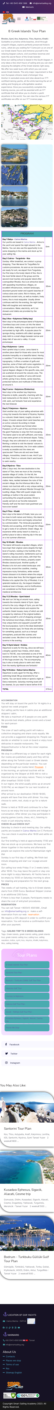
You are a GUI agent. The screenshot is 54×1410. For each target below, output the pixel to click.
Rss (7, 1368)
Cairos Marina (20, 239)
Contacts (10, 1356)
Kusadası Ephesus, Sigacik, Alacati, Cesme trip (24, 1019)
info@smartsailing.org (15, 911)
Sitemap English (14, 1372)
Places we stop (13, 1360)
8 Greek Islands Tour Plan (17, 965)
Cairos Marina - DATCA (16, 1321)
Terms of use (12, 1364)
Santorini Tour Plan (14, 972)
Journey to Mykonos (14, 996)
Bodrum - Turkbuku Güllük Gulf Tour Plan (23, 980)
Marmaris (30, 7)
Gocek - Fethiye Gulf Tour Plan (19, 1012)
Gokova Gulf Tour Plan (15, 1004)
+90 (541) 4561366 (13, 1340)
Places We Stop (12, 1027)
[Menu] (19, 19)
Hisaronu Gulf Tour (14, 988)
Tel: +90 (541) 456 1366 (16, 3)
